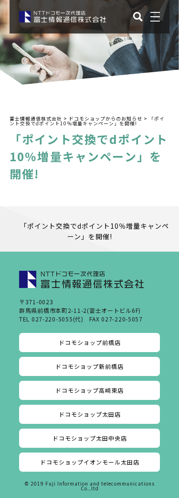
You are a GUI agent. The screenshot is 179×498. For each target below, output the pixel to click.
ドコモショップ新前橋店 (89, 366)
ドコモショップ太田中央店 (90, 438)
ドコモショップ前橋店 (90, 342)
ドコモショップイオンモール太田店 (89, 462)
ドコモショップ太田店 (90, 414)
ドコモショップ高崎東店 (89, 390)
